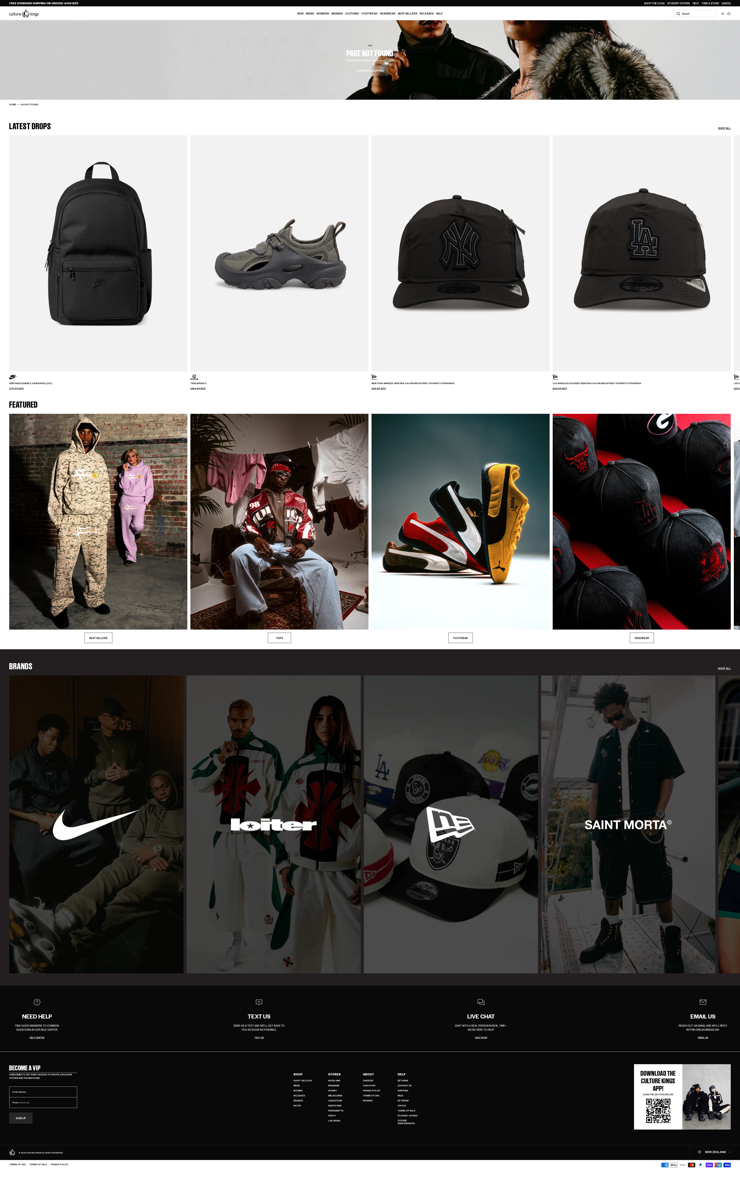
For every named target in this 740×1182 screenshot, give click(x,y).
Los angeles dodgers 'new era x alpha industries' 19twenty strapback (597, 383)
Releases (427, 13)
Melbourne (335, 1095)
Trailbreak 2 (198, 383)
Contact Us (405, 1085)
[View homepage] (24, 13)
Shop (298, 1074)
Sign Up (21, 1118)
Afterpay (403, 1100)
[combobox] (694, 13)
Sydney (332, 1090)
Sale (439, 13)
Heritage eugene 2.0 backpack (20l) (30, 383)
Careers (368, 1080)
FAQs (400, 1095)
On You (402, 1105)
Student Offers (408, 1115)
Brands (337, 13)
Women (297, 1090)
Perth (332, 1115)
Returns (403, 1080)
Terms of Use (371, 1095)
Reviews (368, 1100)
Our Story (369, 1085)
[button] (729, 13)
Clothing (352, 13)
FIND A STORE (710, 3)
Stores (334, 1074)
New (300, 13)
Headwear (387, 13)
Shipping (403, 1090)
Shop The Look (302, 1080)
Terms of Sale (406, 1110)
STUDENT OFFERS (678, 3)
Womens (322, 13)
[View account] (723, 13)
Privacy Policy (371, 1090)
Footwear (369, 13)
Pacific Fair (334, 1105)
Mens (310, 13)
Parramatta (335, 1110)
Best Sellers (407, 13)
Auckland (334, 1080)
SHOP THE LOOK (654, 3)
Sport (297, 1105)
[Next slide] (731, 247)
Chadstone (335, 1100)
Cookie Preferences (406, 1122)
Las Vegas (334, 1120)
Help (402, 1074)
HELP (696, 3)
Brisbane (333, 1085)
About (368, 1074)
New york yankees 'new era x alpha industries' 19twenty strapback (413, 383)
